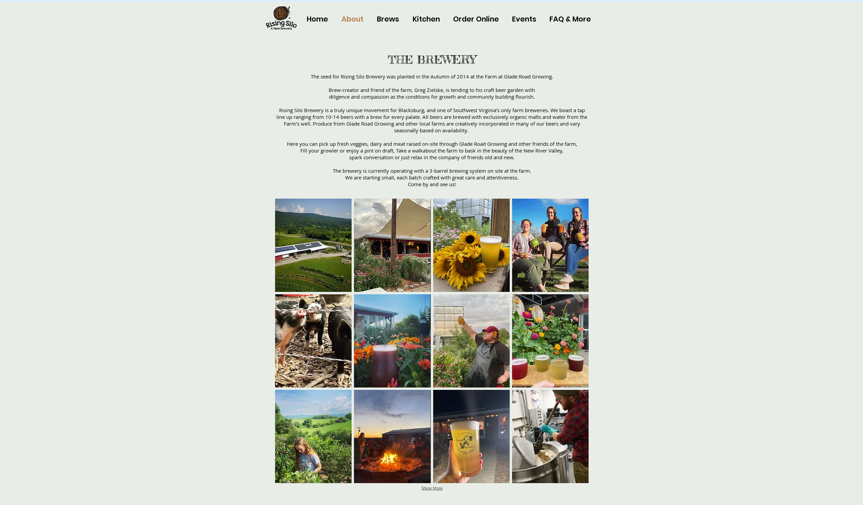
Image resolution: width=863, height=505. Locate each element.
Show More (432, 488)
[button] (567, 19)
